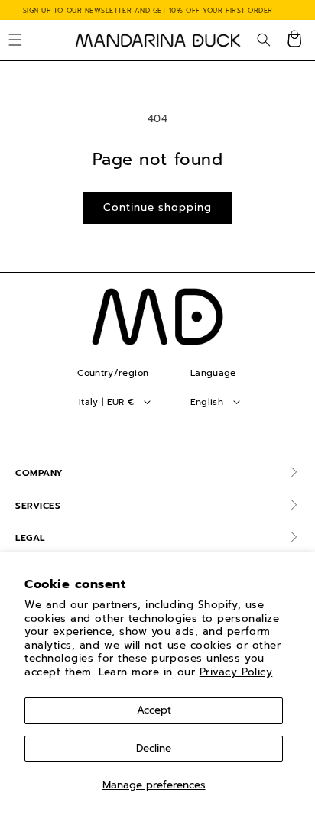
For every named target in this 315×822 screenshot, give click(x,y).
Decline (153, 748)
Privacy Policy (236, 672)
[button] (15, 40)
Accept (154, 710)
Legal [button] (30, 538)
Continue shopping (157, 207)
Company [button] (39, 473)
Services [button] (37, 506)
